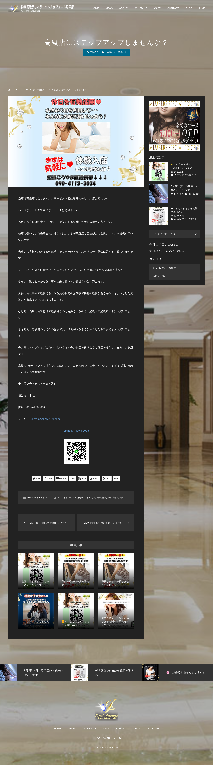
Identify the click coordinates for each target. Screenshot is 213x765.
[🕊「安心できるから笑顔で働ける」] (158, 216)
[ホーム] (9, 89)
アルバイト (62, 497)
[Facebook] (93, 738)
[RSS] (120, 738)
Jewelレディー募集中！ (115, 52)
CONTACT (173, 8)
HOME (95, 8)
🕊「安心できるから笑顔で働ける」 (184, 210)
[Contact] (114, 738)
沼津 (99, 497)
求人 (94, 497)
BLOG (189, 8)
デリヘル (73, 497)
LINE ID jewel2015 (76, 430)
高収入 (116, 497)
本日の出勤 (194, 194)
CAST (157, 8)
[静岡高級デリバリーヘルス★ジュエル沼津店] (41, 8)
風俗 (109, 497)
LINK (202, 8)
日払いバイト (84, 497)
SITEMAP (153, 728)
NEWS (109, 8)
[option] (35, 672)
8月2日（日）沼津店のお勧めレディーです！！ (184, 188)
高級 (122, 497)
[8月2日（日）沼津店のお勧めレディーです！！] (158, 193)
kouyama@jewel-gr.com (45, 419)
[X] (98, 738)
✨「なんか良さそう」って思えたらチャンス (184, 166)
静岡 (104, 497)
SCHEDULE (140, 8)
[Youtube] (106, 738)
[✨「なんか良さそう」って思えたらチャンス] (158, 171)
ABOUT (123, 8)
